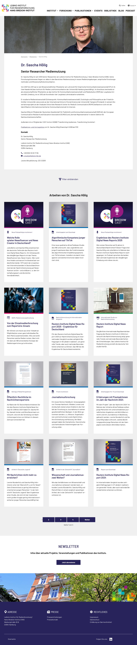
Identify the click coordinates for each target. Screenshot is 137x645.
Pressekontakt (52, 620)
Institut (51, 10)
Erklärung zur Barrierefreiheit (101, 622)
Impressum (94, 617)
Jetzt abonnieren (68, 562)
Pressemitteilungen (54, 617)
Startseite (24, 57)
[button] (131, 5)
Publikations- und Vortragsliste (32, 127)
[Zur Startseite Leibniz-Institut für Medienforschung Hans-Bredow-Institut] (18, 11)
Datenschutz (94, 620)
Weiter (87, 520)
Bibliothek (110, 10)
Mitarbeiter (33, 57)
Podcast (130, 10)
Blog (121, 10)
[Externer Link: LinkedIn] (110, 639)
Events (98, 10)
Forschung (65, 10)
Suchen (123, 5)
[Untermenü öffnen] (57, 10)
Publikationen (83, 10)
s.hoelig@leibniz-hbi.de (32, 156)
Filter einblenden (70, 179)
